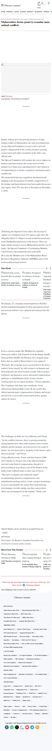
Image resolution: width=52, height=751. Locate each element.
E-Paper (23, 11)
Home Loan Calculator (25, 662)
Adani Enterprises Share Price (30, 610)
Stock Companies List (10, 674)
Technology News (21, 693)
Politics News (16, 700)
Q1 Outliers (15, 640)
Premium (9, 11)
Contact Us (16, 713)
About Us (17, 706)
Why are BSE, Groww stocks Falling (32, 643)
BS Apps (13, 717)
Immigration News (21, 689)
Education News (8, 697)
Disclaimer (7, 710)
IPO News (38, 686)
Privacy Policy (32, 706)
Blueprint (38, 11)
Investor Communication (19, 710)
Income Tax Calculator (10, 655)
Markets (30, 11)
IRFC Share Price (26, 614)
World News (32, 693)
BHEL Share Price (28, 617)
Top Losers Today (24, 636)
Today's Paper (8, 706)
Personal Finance (9, 693)
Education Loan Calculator (12, 666)
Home (3, 11)
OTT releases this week (10, 633)
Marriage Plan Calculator (29, 666)
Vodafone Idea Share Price (27, 621)
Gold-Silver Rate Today (40, 629)
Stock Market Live (9, 629)
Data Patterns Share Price (11, 643)
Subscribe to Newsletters (26, 674)
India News (9, 19)
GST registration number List (38, 710)
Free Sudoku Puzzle (41, 674)
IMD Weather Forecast (10, 636)
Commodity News (9, 689)
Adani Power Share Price (11, 614)
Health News (26, 697)
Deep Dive (7, 640)
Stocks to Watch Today (23, 629)
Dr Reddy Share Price (10, 621)
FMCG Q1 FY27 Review (29, 640)
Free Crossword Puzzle (10, 678)
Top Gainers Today (37, 636)
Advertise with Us (27, 713)
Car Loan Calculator (10, 662)
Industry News (42, 693)
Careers (6, 717)
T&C (23, 706)
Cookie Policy (43, 706)
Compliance (7, 713)
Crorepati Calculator (26, 655)
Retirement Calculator (33, 659)
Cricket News (33, 689)
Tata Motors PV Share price (12, 617)
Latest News (7, 686)
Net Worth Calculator (41, 655)
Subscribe (45, 713)
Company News (17, 686)
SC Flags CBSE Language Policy (13, 647)
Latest (16, 11)
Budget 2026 (26, 700)
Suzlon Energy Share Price (11, 610)
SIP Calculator (19, 659)
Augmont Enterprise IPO (26, 633)
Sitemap (37, 713)
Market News (29, 686)
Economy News (37, 697)
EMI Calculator (8, 659)
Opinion (46, 11)
